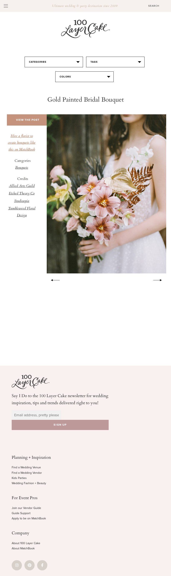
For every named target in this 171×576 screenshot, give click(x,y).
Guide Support (21, 513)
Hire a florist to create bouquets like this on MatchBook (21, 143)
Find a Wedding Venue (26, 467)
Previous (53, 279)
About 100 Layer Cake (26, 543)
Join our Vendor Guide (26, 508)
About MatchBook (23, 548)
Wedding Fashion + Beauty (29, 483)
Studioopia (21, 201)
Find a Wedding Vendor (27, 473)
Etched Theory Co (22, 194)
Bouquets (21, 168)
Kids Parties (19, 478)
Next (159, 279)
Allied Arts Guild (22, 186)
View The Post (27, 120)
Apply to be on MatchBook (29, 518)
